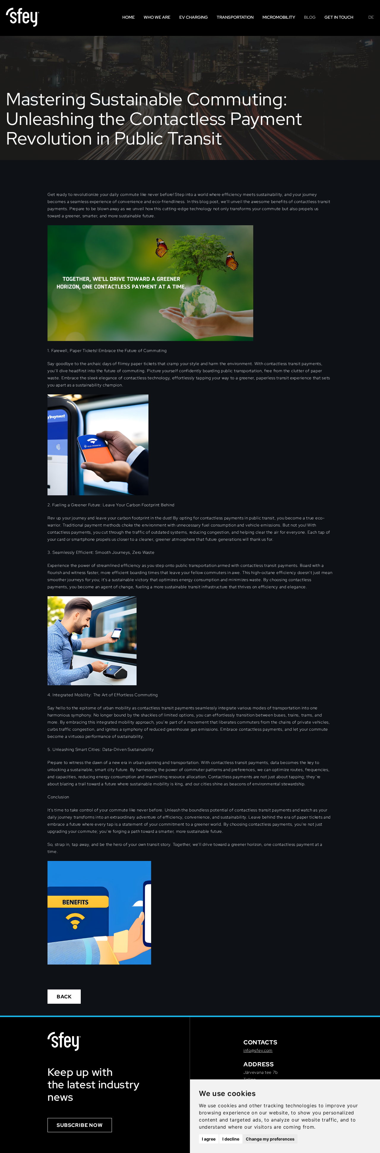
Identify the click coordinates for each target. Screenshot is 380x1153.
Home (128, 17)
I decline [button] (230, 1138)
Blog (310, 17)
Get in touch (338, 17)
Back (64, 996)
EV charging (193, 17)
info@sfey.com (258, 1050)
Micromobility (278, 17)
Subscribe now (80, 1125)
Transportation (235, 17)
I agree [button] (209, 1138)
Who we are (157, 17)
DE (371, 17)
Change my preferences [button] (270, 1138)
